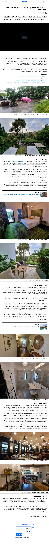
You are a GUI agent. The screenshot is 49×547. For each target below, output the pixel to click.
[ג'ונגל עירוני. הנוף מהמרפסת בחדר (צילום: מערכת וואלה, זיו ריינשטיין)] (24, 262)
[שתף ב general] (3, 1)
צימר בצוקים (22, 163)
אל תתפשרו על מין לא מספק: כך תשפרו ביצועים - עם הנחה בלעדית (29, 82)
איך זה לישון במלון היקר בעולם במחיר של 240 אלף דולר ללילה (30, 80)
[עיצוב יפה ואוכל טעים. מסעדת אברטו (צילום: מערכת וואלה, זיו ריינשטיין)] (24, 447)
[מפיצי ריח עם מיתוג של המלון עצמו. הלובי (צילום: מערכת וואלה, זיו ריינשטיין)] (24, 479)
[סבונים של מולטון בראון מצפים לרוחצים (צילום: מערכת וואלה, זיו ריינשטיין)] (24, 381)
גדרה (5, 58)
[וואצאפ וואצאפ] (6, 1)
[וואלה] (24, 1)
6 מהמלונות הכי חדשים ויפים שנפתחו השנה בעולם (33, 78)
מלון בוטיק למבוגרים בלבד (16, 161)
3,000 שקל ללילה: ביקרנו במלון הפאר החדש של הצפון (32, 77)
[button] (43, 1)
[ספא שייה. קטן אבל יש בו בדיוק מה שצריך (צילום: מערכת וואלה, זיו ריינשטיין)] (24, 347)
